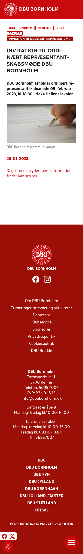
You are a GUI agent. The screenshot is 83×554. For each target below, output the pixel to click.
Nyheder (45, 28)
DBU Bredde (41, 351)
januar (15, 33)
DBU (42, 460)
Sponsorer (41, 329)
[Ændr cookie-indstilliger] (7, 546)
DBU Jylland (41, 482)
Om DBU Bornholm (41, 301)
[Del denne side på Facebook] (4, 537)
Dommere (41, 315)
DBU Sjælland (41, 503)
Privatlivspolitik (41, 337)
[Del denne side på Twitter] (12, 537)
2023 (60, 28)
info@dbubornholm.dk (41, 399)
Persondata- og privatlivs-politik (41, 524)
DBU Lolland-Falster (42, 496)
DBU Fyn (41, 475)
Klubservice (41, 322)
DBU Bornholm (20, 28)
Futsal (41, 510)
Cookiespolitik (41, 344)
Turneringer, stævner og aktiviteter (41, 308)
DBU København (41, 489)
